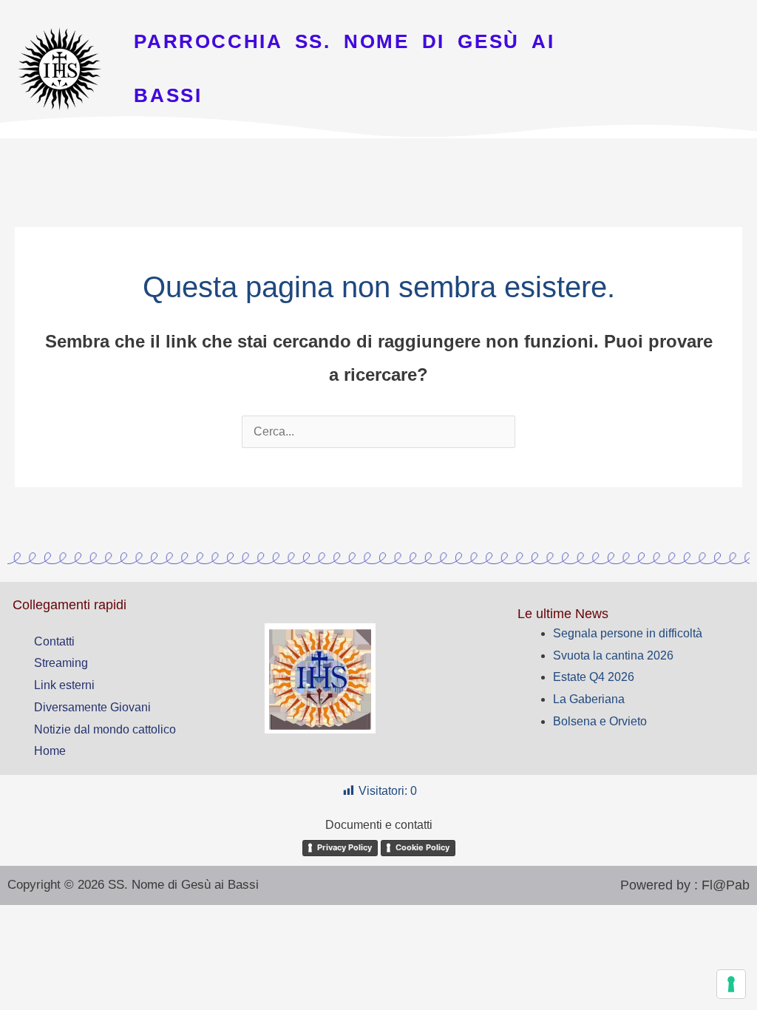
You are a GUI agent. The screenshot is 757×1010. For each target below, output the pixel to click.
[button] (378, 158)
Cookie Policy (422, 847)
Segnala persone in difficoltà (627, 633)
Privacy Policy (344, 847)
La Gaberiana (589, 699)
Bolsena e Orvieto (600, 721)
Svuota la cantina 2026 (613, 655)
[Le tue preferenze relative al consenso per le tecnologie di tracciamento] (731, 984)
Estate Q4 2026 (593, 677)
